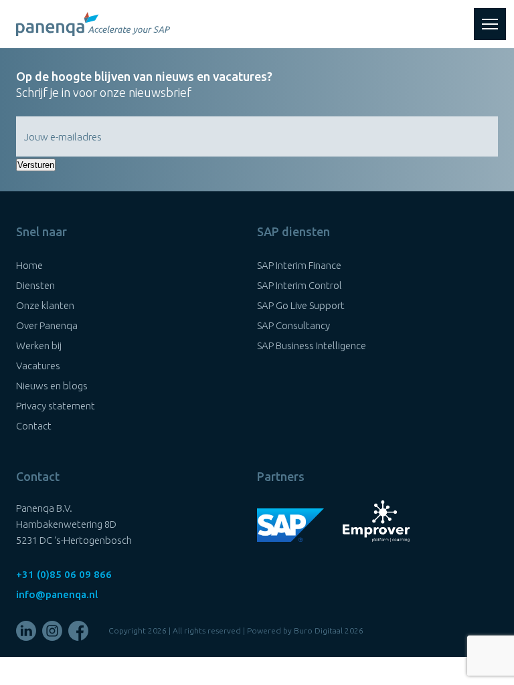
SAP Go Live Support (301, 305)
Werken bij (39, 345)
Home (29, 265)
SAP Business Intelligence (311, 345)
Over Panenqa (47, 325)
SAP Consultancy (293, 325)
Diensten (35, 285)
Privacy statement (55, 405)
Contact (34, 425)
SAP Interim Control (299, 285)
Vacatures (38, 365)
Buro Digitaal (318, 630)
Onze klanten (45, 305)
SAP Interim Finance (299, 265)
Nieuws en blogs (52, 385)
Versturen (35, 165)
